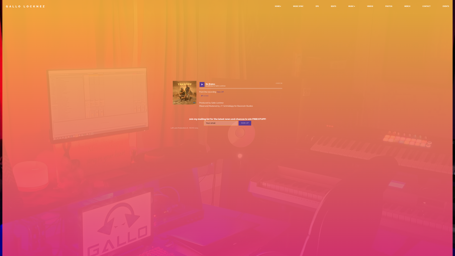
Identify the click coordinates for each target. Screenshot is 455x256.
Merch (407, 6)
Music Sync (298, 6)
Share (206, 96)
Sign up (245, 123)
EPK (317, 6)
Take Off (220, 92)
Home (277, 6)
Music (351, 6)
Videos (370, 6)
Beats (333, 6)
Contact (426, 6)
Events (446, 6)
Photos (388, 6)
